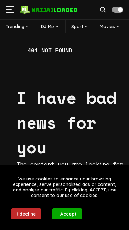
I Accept (67, 214)
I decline (26, 214)
